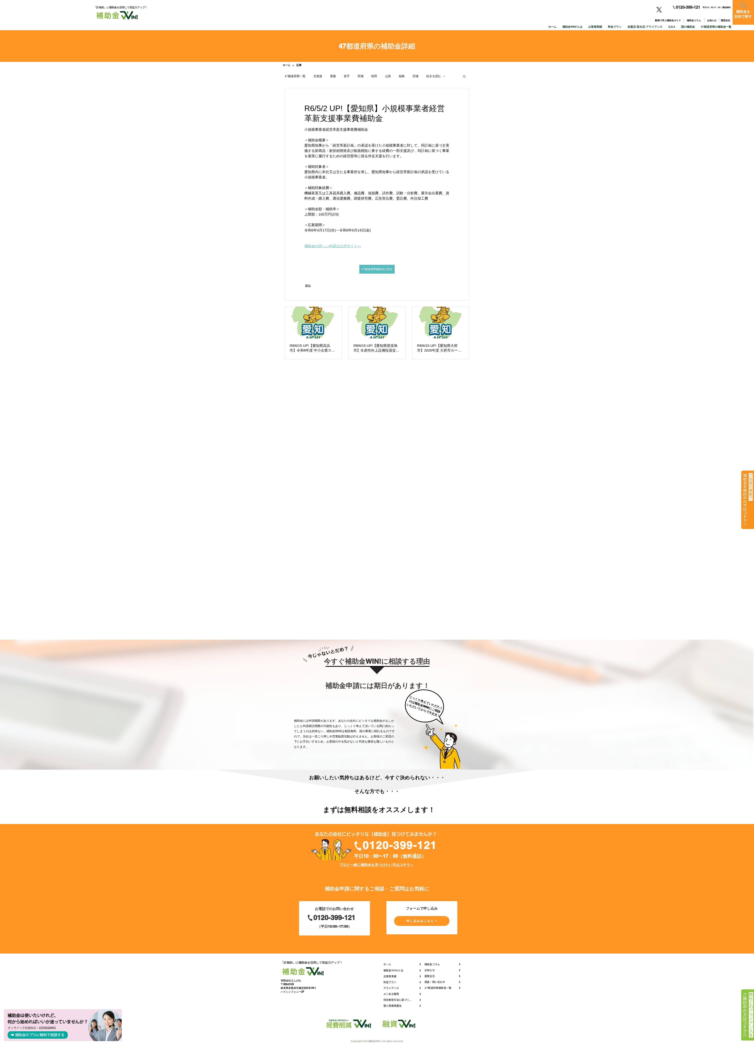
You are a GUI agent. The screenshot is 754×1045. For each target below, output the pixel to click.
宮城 (360, 76)
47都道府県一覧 (295, 76)
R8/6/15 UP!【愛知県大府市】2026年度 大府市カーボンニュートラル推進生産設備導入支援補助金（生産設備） (440, 348)
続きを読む (433, 76)
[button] (464, 76)
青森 (333, 76)
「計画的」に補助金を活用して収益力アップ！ (312, 962)
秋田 (374, 76)
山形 (388, 76)
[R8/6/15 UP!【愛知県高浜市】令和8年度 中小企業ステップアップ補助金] (313, 322)
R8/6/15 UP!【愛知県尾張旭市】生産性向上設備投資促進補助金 (376, 348)
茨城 (415, 76)
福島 (402, 76)
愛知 (308, 285)
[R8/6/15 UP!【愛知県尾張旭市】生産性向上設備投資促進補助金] (377, 322)
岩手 (347, 76)
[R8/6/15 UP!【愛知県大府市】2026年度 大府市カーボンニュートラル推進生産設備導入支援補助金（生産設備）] (440, 322)
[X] (659, 10)
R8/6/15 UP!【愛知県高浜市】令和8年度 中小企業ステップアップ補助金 (312, 348)
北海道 (317, 76)
